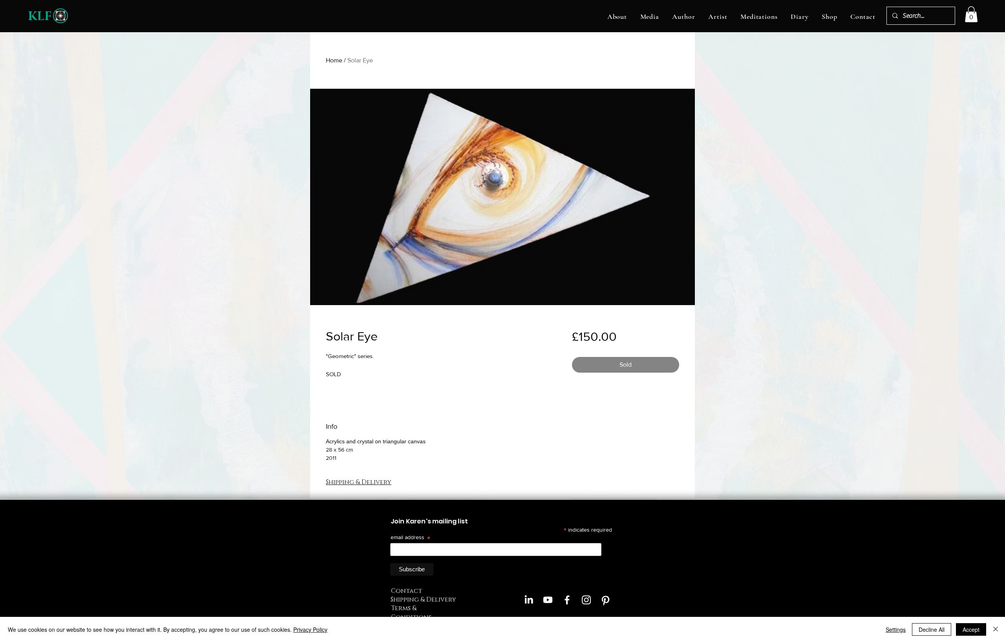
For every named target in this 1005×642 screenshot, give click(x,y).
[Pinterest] (605, 599)
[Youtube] (547, 599)
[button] (617, 16)
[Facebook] (567, 599)
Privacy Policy (310, 629)
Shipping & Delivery (423, 599)
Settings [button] (896, 629)
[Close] (995, 629)
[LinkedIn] (528, 599)
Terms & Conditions (411, 612)
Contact (406, 591)
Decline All (932, 629)
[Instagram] (586, 599)
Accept (971, 629)
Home (334, 60)
